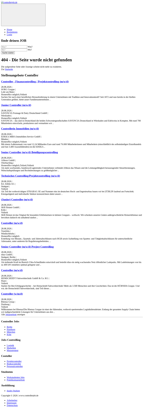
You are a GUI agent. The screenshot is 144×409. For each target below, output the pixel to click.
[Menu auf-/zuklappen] (23, 15)
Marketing (11, 348)
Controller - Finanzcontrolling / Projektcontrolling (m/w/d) (35, 81)
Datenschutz (12, 405)
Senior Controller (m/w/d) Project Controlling (27, 246)
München (11, 332)
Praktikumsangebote (16, 380)
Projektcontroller (14, 361)
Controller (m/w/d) (12, 223)
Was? (30, 47)
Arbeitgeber (12, 400)
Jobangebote (11, 314)
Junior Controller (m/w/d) (16, 105)
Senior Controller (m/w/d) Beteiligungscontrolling (29, 152)
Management (12, 350)
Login (9, 34)
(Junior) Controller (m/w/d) (17, 199)
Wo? (30, 49)
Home (9, 29)
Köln (9, 334)
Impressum (11, 403)
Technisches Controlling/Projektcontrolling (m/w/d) (30, 175)
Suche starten (8, 53)
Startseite (9, 69)
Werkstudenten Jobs (15, 377)
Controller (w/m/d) (12, 293)
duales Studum (13, 391)
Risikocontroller (14, 364)
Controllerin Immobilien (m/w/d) (20, 128)
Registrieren (12, 32)
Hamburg (11, 329)
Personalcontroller (15, 366)
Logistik (10, 345)
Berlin (9, 327)
